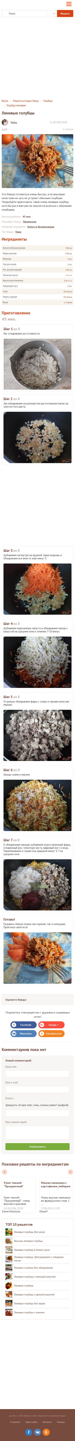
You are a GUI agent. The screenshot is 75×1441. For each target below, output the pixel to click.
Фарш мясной (9, 253)
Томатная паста (10, 275)
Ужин (18, 231)
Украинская (29, 221)
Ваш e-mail (11, 1082)
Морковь (7, 258)
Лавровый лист (10, 286)
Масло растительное (13, 280)
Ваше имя (10, 1066)
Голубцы (48, 101)
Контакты (47, 1422)
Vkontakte (26, 1033)
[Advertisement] (37, 58)
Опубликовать (37, 1146)
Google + (54, 1024)
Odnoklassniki (54, 1033)
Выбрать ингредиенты (52, 13)
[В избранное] (71, 122)
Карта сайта (32, 1422)
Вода (5, 302)
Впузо (5, 101)
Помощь (61, 1422)
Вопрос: (9, 1098)
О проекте (15, 1422)
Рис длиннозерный (12, 269)
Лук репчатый (9, 264)
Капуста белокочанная (14, 248)
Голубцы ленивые (16, 105)
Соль (5, 291)
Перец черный (10, 296)
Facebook (25, 1024)
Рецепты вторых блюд (26, 101)
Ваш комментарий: (16, 1122)
